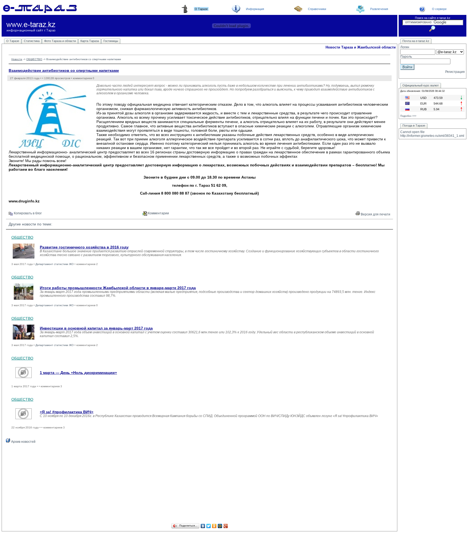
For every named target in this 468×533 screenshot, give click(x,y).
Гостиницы (110, 41)
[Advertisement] (199, 484)
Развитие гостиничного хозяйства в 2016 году (84, 247)
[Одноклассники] (214, 525)
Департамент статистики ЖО (54, 264)
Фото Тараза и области (60, 41)
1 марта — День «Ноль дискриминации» (78, 372)
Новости (16, 59)
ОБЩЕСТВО (34, 59)
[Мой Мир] (220, 525)
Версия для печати (375, 214)
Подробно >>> (408, 116)
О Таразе (12, 41)
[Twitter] (209, 525)
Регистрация (455, 72)
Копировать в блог (27, 213)
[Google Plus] (226, 525)
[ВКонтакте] (203, 525)
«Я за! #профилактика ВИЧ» (66, 412)
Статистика (32, 41)
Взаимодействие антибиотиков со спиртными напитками (64, 70)
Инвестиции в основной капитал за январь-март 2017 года (96, 328)
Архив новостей (22, 442)
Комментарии (158, 213)
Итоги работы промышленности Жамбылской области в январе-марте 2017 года (118, 288)
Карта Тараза (89, 41)
